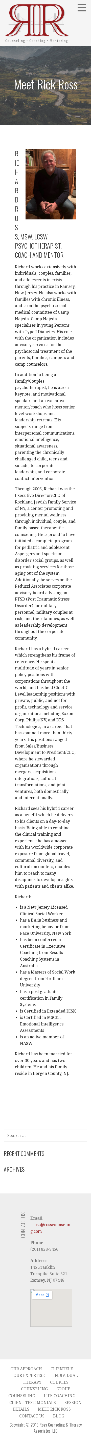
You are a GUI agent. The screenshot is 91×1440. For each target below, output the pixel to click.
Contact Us (31, 1416)
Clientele (62, 1369)
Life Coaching (59, 1395)
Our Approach (26, 1369)
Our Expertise (29, 1375)
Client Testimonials (32, 1402)
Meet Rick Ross (54, 1409)
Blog (58, 1416)
